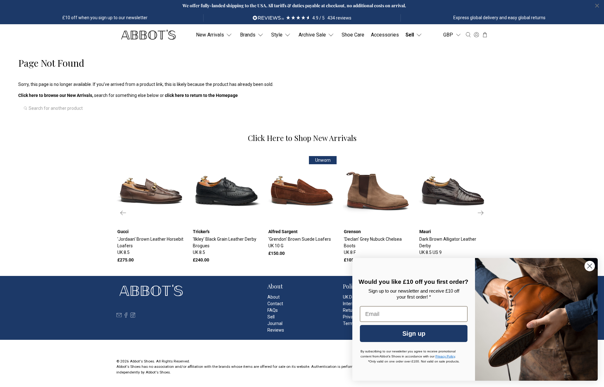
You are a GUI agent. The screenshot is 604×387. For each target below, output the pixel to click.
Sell (409, 35)
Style (276, 35)
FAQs (272, 310)
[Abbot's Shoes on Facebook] (126, 316)
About (273, 297)
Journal (274, 323)
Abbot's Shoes (142, 361)
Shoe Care (353, 35)
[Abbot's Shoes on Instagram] (133, 316)
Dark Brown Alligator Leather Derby (447, 246)
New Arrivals (210, 35)
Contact (275, 303)
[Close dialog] (589, 266)
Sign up (413, 333)
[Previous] (123, 213)
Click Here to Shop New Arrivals (302, 138)
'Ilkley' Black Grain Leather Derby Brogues (224, 246)
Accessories (385, 35)
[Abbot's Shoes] (148, 35)
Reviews (275, 330)
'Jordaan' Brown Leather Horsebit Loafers (150, 246)
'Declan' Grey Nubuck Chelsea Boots (373, 246)
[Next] (481, 213)
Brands (247, 35)
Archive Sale (312, 35)
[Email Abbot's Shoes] (119, 316)
